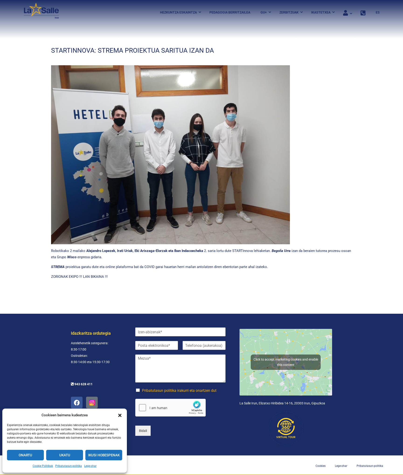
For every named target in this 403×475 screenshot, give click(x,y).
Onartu (25, 455)
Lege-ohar (90, 466)
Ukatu (64, 455)
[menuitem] (375, 12)
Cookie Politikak (43, 466)
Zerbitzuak (289, 12)
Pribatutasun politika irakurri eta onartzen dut (179, 390)
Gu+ (264, 12)
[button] (120, 415)
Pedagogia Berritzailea (229, 12)
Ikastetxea (320, 12)
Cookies (321, 466)
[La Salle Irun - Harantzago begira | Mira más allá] (41, 12)
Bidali (143, 431)
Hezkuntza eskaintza (178, 12)
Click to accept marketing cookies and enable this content (286, 362)
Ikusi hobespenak (104, 455)
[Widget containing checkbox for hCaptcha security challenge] (170, 407)
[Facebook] (77, 402)
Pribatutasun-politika (68, 466)
